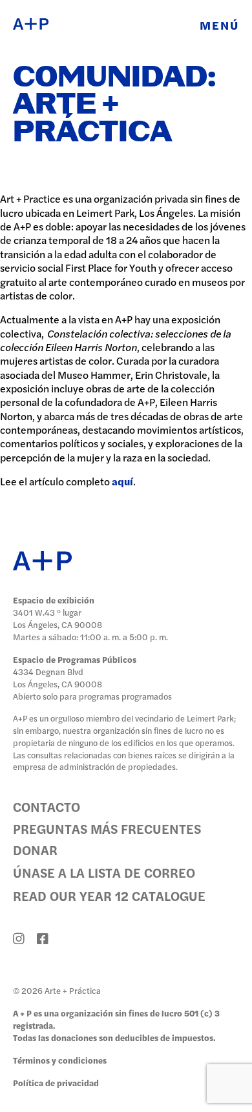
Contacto (46, 806)
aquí (122, 481)
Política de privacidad (56, 1083)
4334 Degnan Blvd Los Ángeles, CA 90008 (57, 677)
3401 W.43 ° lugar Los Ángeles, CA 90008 (57, 618)
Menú (219, 25)
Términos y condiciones (60, 1060)
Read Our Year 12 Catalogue (109, 895)
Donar (35, 849)
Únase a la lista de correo (104, 872)
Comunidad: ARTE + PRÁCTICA (114, 106)
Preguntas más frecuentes (107, 828)
